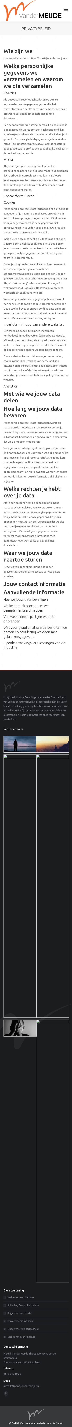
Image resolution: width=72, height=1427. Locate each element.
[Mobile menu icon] (66, 10)
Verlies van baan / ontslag (21, 1336)
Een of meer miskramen (20, 1321)
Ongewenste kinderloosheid (23, 1329)
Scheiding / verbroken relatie (23, 1305)
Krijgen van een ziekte (19, 1313)
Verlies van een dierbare (21, 1297)
